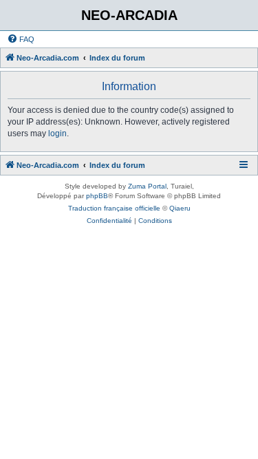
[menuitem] (20, 39)
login (57, 133)
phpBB (97, 196)
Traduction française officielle (114, 208)
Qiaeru (180, 208)
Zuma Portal (147, 186)
